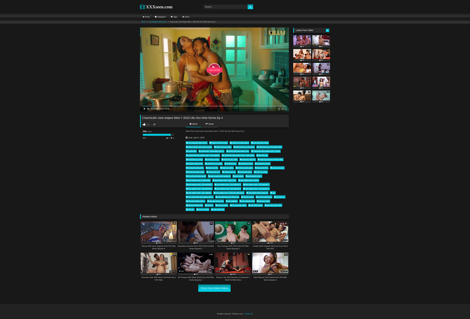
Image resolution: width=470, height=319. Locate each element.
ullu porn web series (195, 205)
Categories (161, 17)
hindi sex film (213, 168)
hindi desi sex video (195, 159)
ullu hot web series (265, 197)
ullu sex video (223, 205)
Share (211, 124)
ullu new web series (216, 201)
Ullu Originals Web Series (158, 22)
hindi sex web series (245, 168)
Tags (175, 17)
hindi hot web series (195, 163)
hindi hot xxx (231, 163)
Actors (187, 17)
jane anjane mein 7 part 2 (249, 180)
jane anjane (239, 176)
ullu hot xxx (280, 197)
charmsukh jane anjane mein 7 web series (239, 155)
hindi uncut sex (214, 172)
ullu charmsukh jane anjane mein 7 (200, 197)
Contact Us (248, 314)
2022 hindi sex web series (245, 147)
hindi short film (262, 168)
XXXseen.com (158, 6)
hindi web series (246, 172)
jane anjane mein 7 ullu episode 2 (229, 184)
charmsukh (192, 151)
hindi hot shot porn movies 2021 (271, 159)
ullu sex (210, 205)
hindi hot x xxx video (214, 163)
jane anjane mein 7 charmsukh (199, 180)
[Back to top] (462, 311)
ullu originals (232, 201)
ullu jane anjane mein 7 (196, 201)
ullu (274, 193)
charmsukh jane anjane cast (239, 151)
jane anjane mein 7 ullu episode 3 (257, 184)
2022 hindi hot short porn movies (200, 147)
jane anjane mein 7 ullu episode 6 (257, 188)
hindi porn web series (195, 168)
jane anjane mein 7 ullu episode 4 (200, 188)
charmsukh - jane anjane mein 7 (212, 151)
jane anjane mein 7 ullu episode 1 (200, 184)
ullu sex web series (239, 205)
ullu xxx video (204, 209)
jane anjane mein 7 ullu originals (199, 193)
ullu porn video (264, 201)
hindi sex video (228, 168)
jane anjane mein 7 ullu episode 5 (229, 188)
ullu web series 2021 (274, 205)
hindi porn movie (247, 163)
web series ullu (218, 209)
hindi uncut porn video (196, 172)
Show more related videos (214, 288)
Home (147, 17)
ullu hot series (248, 197)
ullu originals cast (248, 201)
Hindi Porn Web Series (241, 143)
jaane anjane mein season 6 (220, 176)
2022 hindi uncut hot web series (270, 147)
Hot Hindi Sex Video (261, 143)
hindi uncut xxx (229, 172)
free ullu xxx (263, 155)
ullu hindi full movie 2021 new (228, 197)
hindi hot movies (213, 159)
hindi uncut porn (278, 168)
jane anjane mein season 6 (258, 193)
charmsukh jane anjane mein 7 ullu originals (203, 155)
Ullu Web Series (256, 205)
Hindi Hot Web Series (219, 143)
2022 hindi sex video (223, 147)
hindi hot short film (248, 159)
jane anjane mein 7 (254, 176)
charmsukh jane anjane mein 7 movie (266, 151)
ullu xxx (191, 209)
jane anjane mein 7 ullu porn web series (230, 193)
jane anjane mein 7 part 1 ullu (225, 180)
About (194, 124)
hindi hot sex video (230, 159)
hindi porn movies (263, 163)
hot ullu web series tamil (197, 176)
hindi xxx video (261, 172)
